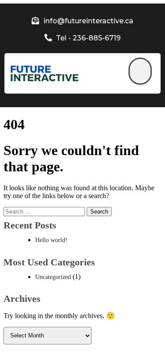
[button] (140, 71)
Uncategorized (53, 277)
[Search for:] (45, 211)
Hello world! (51, 240)
